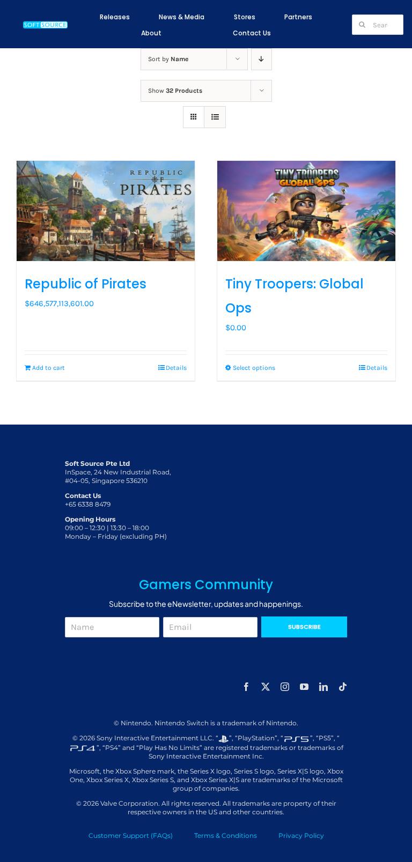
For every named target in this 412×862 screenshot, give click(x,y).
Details (176, 367)
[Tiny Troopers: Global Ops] (306, 211)
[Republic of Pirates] (106, 211)
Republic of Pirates (85, 284)
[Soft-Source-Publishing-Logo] (45, 23)
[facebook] (246, 686)
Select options (254, 367)
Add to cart (48, 367)
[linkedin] (323, 686)
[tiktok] (343, 686)
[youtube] (304, 686)
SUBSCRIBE (304, 626)
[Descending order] (261, 59)
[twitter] (265, 686)
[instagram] (285, 686)
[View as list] (214, 117)
